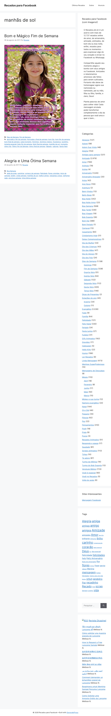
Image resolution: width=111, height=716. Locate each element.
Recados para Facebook (20, 5)
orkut (89, 578)
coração (87, 547)
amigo (94, 525)
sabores (56, 146)
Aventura (86, 188)
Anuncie (101, 5)
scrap (99, 586)
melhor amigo (44, 176)
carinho (87, 542)
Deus (85, 551)
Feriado (85, 327)
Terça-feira (89, 291)
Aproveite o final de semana (37, 139)
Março (86, 396)
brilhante (86, 539)
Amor (84, 162)
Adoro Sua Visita (89, 147)
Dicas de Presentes (90, 294)
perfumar (66, 176)
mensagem (89, 572)
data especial (98, 547)
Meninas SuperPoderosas (93, 364)
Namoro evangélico (90, 403)
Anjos (84, 180)
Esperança (57, 142)
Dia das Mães (88, 250)
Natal (84, 407)
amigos (86, 530)
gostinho (65, 142)
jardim (13, 176)
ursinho (90, 590)
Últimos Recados (78, 5)
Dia (90, 551)
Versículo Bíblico (89, 469)
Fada (84, 313)
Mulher (84, 579)
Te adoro (86, 458)
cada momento (25, 142)
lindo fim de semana (24, 144)
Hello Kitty (86, 350)
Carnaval (86, 228)
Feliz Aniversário (95, 558)
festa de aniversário (89, 562)
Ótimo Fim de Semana (20, 146)
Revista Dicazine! (97, 620)
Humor (85, 353)
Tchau (84, 454)
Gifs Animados (88, 339)
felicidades (99, 555)
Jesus (84, 569)
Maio (86, 392)
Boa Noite (86, 199)
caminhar (20, 173)
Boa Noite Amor (89, 202)
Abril (86, 381)
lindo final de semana (40, 144)
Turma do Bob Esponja (92, 465)
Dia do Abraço (88, 254)
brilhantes (93, 539)
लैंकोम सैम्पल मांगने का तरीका (91, 664)
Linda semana (21, 176)
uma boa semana (14, 178)
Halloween (86, 346)
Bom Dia (85, 221)
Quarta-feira (89, 272)
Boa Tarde (86, 210)
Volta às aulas (88, 480)
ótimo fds (7, 146)
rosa (93, 587)
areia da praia (12, 173)
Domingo (35, 142)
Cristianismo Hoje (89, 236)
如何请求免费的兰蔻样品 (92, 652)
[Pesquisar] (103, 605)
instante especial (10, 144)
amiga (96, 521)
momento (64, 144)
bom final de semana (12, 142)
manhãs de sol (54, 144)
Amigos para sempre (91, 155)
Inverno (87, 302)
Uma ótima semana (29, 178)
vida (96, 590)
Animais (85, 166)
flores (86, 565)
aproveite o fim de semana (16, 139)
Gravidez (86, 342)
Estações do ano (89, 298)
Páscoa (85, 418)
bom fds (51, 139)
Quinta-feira (89, 276)
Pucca (84, 436)
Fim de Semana (25, 137)
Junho (86, 388)
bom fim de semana (62, 139)
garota (102, 566)
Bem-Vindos (87, 191)
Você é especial (89, 473)
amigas (86, 525)
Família (85, 316)
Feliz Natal (86, 324)
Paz (83, 421)
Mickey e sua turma (90, 399)
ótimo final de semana (37, 146)
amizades (86, 535)
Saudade (86, 447)
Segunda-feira (90, 283)
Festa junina (87, 331)
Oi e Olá (85, 410)
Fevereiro (88, 384)
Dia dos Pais (87, 258)
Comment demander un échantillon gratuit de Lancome (92, 680)
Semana (84, 590)
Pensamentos (88, 425)
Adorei (85, 144)
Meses (85, 377)
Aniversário (87, 173)
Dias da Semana (13, 137)
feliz (84, 558)
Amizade (86, 158)
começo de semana (32, 173)
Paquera (85, 414)
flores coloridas (54, 173)
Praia (84, 432)
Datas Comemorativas (91, 239)
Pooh (84, 429)
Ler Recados (87, 357)
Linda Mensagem (89, 361)
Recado (87, 586)
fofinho (92, 566)
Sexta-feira (63, 146)
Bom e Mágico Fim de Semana (31, 36)
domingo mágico (46, 142)
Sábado (49, 146)
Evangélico (86, 309)
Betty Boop (87, 195)
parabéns (97, 579)
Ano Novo (86, 184)
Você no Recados (89, 476)
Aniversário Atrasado (91, 177)
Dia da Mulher (88, 243)
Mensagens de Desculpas (93, 371)
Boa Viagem (87, 213)
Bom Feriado (87, 224)
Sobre (91, 5)
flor (98, 561)
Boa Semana (11, 171)
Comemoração (98, 543)
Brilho (100, 538)
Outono (87, 305)
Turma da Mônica (89, 462)
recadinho (92, 582)
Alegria (85, 151)
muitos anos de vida (96, 576)
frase (97, 565)
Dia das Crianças (89, 247)
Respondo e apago (90, 443)
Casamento (87, 232)
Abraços (85, 140)
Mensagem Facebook (91, 500)
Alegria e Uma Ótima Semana (30, 160)
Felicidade (43, 173)
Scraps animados (89, 451)
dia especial (96, 552)
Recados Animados (90, 440)
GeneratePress (72, 712)
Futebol (85, 335)
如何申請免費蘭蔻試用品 (92, 658)
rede (6, 178)
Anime (85, 169)
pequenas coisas (56, 176)
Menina (90, 569)
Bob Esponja (87, 217)
